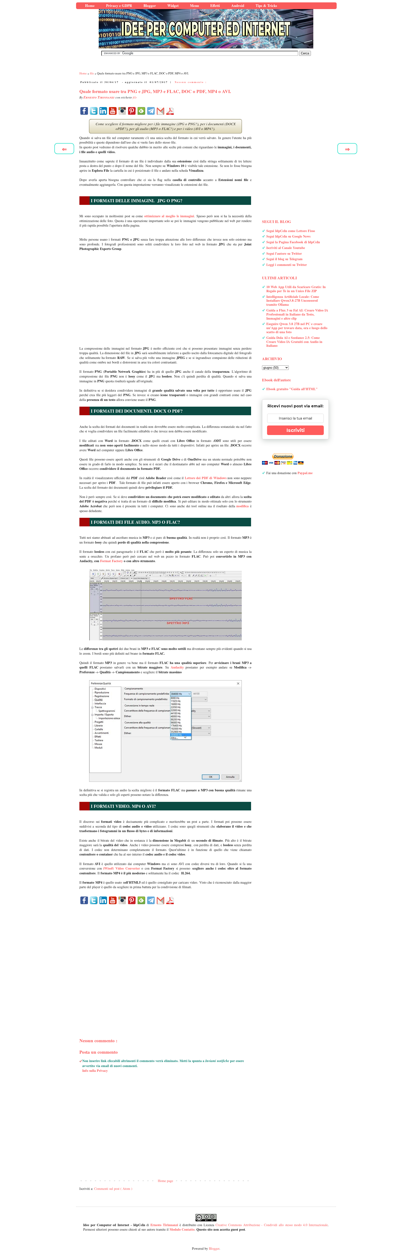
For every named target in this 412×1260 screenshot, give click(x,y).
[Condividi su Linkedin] (103, 111)
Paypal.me (305, 472)
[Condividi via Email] (160, 111)
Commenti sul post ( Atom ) (113, 1188)
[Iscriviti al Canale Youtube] (113, 111)
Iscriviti (295, 430)
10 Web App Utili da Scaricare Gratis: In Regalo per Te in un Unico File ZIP (296, 288)
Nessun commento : (191, 82)
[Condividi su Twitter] (94, 111)
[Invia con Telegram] (151, 111)
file (135, 97)
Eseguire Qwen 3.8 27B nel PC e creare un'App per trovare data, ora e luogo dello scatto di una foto (296, 327)
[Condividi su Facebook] (84, 111)
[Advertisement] (165, 298)
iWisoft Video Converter (121, 868)
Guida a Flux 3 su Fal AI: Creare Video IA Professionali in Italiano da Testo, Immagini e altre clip (297, 314)
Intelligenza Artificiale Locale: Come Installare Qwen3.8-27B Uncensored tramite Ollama (292, 300)
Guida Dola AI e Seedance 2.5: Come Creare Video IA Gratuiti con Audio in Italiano (294, 341)
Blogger (214, 1248)
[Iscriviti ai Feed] (141, 111)
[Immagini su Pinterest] (132, 111)
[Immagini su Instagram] (122, 111)
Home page (165, 1180)
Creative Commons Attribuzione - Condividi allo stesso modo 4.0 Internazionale (272, 1225)
